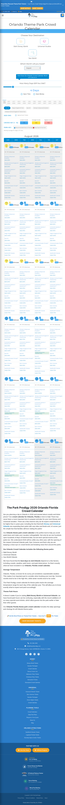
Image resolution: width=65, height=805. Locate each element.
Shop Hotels (25, 8)
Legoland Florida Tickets (32, 735)
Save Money (40, 94)
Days (36, 90)
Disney (46, 524)
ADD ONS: (7, 115)
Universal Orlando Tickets (32, 691)
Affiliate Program (42, 750)
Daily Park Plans (32, 714)
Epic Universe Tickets (32, 694)
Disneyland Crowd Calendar (32, 682)
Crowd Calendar (32, 668)
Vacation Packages (32, 666)
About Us (32, 720)
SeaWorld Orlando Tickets (33, 732)
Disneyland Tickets (32, 679)
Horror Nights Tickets (32, 700)
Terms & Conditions (30, 798)
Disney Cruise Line (33, 671)
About (46, 798)
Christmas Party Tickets (32, 677)
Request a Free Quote (32, 717)
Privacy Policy (21, 798)
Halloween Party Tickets (32, 674)
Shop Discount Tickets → (32, 621)
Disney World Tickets (32, 663)
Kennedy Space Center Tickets (32, 737)
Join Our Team (24, 750)
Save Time (26, 94)
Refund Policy (39, 798)
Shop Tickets (37, 8)
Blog (32, 723)
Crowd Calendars (32, 712)
